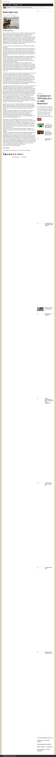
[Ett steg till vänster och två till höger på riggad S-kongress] (40, 304)
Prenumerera (15, 4)
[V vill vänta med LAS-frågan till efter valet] (40, 732)
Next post (23, 157)
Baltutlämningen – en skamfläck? (48, 314)
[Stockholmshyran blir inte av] (40, 648)
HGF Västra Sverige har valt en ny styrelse (49, 308)
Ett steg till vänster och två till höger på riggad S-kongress (49, 224)
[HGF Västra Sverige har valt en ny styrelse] (40, 310)
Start (21, 4)
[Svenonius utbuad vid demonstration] (40, 219)
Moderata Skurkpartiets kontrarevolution (44, 744)
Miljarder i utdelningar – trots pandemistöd (44, 746)
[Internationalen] (28, 2)
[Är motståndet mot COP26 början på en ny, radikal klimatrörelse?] (45, 92)
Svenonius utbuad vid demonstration (48, 139)
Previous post (16, 157)
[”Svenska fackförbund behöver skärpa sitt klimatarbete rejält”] (40, 126)
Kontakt (5, 4)
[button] (3, 154)
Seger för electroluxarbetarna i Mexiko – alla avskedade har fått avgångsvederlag (49, 401)
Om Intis (10, 4)
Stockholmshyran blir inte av (48, 568)
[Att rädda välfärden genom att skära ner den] (40, 563)
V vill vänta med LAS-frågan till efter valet (48, 652)
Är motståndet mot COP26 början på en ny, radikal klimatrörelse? (44, 99)
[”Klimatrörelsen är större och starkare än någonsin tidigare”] (40, 133)
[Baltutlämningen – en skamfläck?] (40, 394)
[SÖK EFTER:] (47, 7)
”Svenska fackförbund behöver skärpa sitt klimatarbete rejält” (48, 126)
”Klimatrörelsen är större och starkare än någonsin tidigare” (49, 133)
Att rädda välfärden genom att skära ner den (48, 484)
